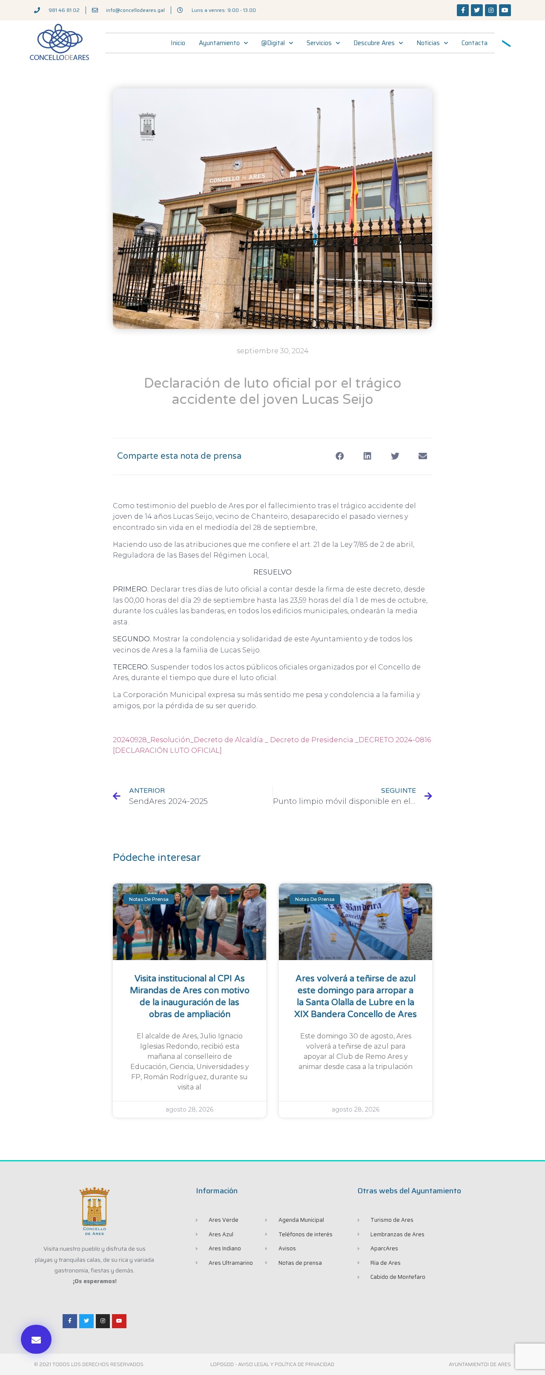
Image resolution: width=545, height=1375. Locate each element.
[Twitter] (477, 10)
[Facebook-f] (463, 10)
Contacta (475, 43)
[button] (36, 1339)
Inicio (178, 43)
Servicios (319, 43)
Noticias (428, 43)
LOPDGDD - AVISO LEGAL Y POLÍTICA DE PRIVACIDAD (272, 1364)
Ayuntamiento (219, 43)
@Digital (273, 43)
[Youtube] (505, 10)
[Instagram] (491, 10)
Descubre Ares (374, 43)
